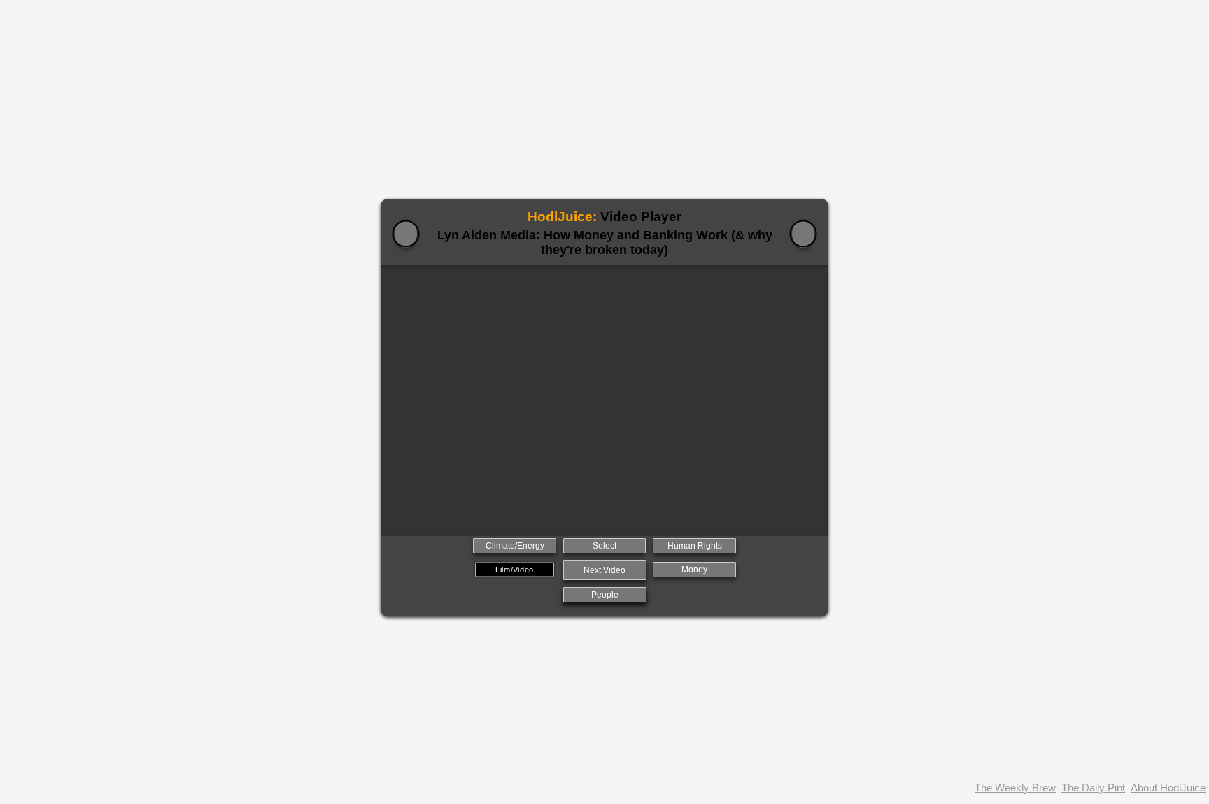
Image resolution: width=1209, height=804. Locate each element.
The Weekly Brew (1015, 788)
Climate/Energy (515, 546)
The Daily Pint (1093, 788)
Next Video (604, 570)
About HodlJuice (1168, 788)
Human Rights (694, 546)
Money (694, 569)
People (604, 595)
